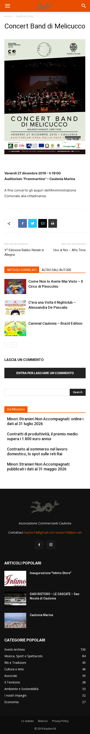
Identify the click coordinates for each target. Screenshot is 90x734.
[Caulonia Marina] (15, 620)
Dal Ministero (16, 409)
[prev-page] (7, 344)
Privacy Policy (60, 721)
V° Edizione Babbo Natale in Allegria (24, 252)
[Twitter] (32, 223)
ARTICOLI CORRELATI (21, 270)
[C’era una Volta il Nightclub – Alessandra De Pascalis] (15, 307)
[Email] (42, 223)
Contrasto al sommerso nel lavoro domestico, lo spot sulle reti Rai (37, 451)
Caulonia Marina (41, 615)
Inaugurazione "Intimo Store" (50, 573)
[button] (7, 6)
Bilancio (43, 721)
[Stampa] (52, 223)
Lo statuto (27, 721)
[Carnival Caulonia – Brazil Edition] (15, 328)
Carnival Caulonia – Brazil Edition (55, 323)
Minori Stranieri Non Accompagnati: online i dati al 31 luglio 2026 (45, 421)
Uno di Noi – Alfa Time (69, 250)
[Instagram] (51, 544)
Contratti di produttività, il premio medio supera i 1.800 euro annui (42, 436)
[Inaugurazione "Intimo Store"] (15, 578)
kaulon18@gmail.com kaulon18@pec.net (53, 532)
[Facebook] (22, 223)
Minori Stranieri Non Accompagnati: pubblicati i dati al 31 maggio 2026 (38, 466)
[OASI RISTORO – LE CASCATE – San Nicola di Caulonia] (15, 599)
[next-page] (14, 344)
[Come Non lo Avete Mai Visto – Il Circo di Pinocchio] (15, 286)
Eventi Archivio (25, 16)
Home (8, 16)
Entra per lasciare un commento (45, 373)
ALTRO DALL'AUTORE (56, 270)
